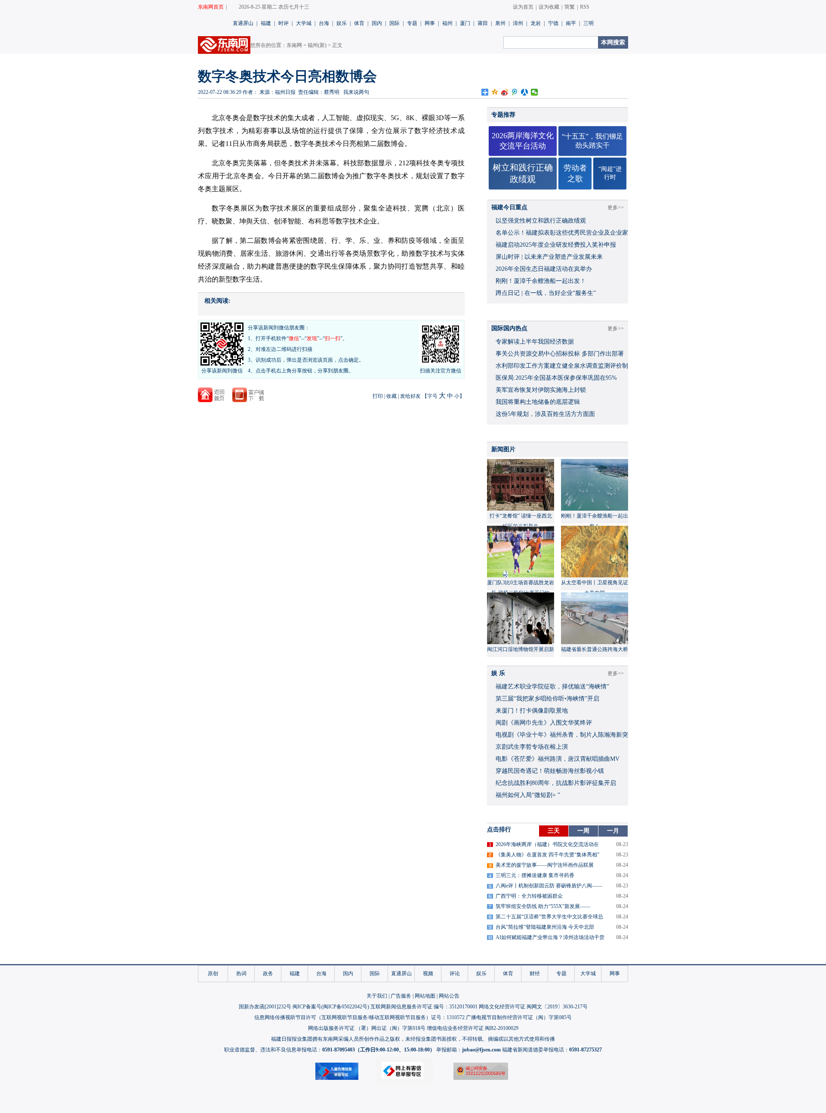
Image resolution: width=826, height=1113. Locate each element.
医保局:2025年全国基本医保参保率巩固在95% (556, 378)
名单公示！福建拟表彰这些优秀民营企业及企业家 (562, 232)
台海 (324, 23)
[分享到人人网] (524, 92)
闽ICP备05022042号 (345, 1007)
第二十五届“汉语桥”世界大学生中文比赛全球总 (549, 917)
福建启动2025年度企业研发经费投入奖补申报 (556, 245)
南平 (571, 23)
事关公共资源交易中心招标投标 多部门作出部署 (560, 353)
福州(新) (317, 45)
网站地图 (425, 996)
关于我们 (377, 996)
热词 (241, 973)
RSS (584, 7)
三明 (588, 23)
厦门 (465, 23)
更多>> (615, 208)
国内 (377, 23)
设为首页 (523, 7)
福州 (447, 23)
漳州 (518, 23)
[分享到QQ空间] (495, 92)
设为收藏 (549, 7)
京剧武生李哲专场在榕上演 (532, 747)
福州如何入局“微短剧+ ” (528, 795)
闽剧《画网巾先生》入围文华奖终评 (544, 722)
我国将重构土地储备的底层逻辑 (538, 402)
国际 (394, 23)
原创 (213, 973)
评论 (455, 973)
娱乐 (341, 23)
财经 (535, 973)
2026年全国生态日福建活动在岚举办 (544, 269)
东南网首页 (211, 7)
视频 (428, 973)
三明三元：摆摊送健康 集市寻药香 (535, 875)
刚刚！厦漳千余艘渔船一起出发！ (541, 281)
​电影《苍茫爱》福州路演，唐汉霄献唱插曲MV (558, 759)
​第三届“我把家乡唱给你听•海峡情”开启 (547, 698)
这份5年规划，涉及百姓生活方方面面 (545, 414)
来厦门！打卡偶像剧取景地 (532, 710)
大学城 (303, 23)
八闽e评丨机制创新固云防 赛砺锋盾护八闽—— (549, 886)
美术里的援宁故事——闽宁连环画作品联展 (545, 865)
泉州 (500, 23)
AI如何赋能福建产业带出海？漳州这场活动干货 (550, 937)
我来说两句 (356, 92)
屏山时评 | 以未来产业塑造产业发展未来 (549, 257)
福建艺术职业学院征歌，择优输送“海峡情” (552, 686)
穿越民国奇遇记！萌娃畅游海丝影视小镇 (550, 771)
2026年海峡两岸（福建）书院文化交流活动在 (547, 844)
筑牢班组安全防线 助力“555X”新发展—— (543, 906)
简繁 (569, 7)
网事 (430, 23)
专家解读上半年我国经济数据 (535, 341)
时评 (283, 23)
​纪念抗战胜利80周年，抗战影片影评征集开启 (556, 783)
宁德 (553, 23)
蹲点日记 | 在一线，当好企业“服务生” (546, 293)
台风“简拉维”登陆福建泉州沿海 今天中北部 (545, 927)
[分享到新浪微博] (505, 92)
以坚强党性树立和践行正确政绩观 (541, 220)
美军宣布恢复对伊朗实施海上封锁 (541, 390)
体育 (359, 23)
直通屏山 (243, 23)
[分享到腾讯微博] (514, 92)
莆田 (483, 23)
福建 (266, 23)
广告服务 (401, 996)
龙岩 (535, 23)
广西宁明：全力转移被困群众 (529, 896)
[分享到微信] (534, 92)
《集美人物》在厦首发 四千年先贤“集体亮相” (547, 855)
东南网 (294, 45)
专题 (412, 23)
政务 (268, 973)
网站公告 (449, 996)
